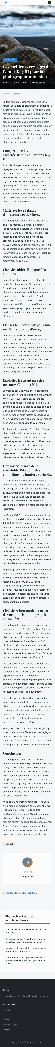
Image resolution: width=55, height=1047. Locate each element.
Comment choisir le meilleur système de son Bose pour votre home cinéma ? (26, 940)
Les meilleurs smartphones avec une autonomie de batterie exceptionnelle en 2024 (26, 960)
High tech (10, 60)
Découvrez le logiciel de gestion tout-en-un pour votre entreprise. (26, 950)
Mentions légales (10, 1025)
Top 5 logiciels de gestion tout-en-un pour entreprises (26, 931)
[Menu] (49, 2)
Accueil (6, 94)
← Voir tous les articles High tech (20, 893)
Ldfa (6, 990)
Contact (6, 1029)
